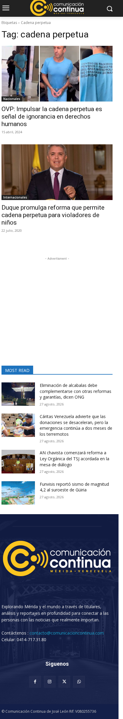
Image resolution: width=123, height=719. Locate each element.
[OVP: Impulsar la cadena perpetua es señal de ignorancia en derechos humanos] (57, 74)
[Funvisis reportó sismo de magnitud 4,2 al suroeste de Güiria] (18, 493)
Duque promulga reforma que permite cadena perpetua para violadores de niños (52, 215)
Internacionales (15, 197)
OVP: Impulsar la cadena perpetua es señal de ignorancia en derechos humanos (51, 116)
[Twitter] (64, 682)
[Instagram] (50, 682)
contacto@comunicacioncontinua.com (67, 633)
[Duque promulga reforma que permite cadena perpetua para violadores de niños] (57, 172)
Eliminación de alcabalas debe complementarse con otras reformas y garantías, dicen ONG (75, 391)
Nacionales (11, 99)
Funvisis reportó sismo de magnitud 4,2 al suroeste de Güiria (74, 487)
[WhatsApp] (79, 682)
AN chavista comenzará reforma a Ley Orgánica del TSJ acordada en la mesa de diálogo (74, 458)
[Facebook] (35, 682)
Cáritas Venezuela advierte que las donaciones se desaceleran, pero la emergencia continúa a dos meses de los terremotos (76, 425)
